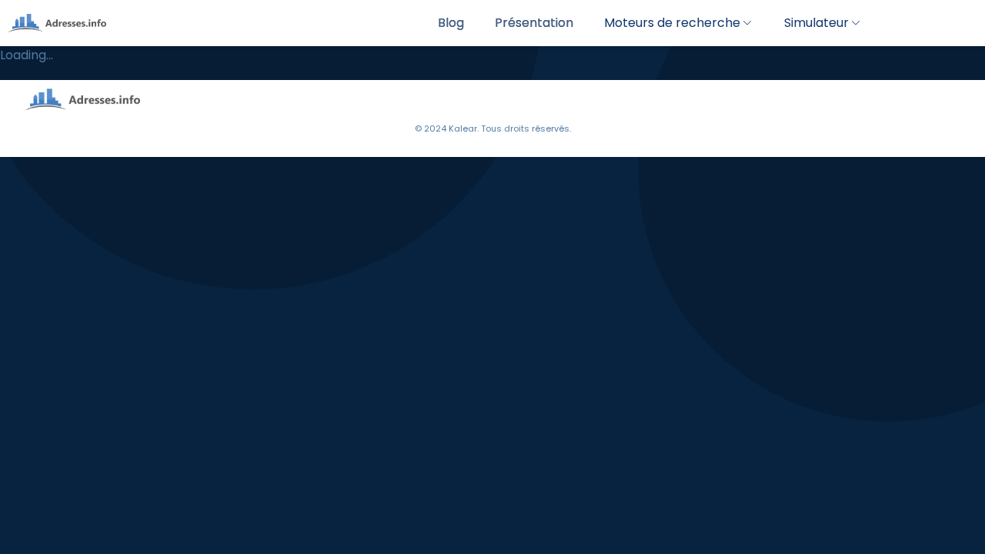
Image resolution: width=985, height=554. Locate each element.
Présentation (534, 23)
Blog (451, 23)
